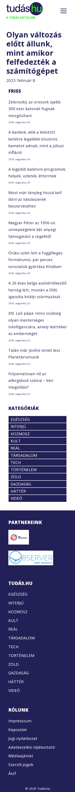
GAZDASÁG (21, 484)
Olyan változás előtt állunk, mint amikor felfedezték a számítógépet (33, 53)
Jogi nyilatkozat (22, 738)
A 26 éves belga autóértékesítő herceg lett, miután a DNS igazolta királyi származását (37, 289)
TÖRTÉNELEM (24, 469)
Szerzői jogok (20, 764)
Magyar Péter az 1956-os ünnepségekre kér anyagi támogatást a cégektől (32, 229)
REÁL (15, 448)
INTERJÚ (18, 426)
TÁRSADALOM (24, 455)
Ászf (12, 773)
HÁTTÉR (18, 491)
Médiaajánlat (20, 756)
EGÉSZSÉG (20, 419)
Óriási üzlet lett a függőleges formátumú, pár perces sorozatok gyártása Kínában (35, 259)
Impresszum (19, 721)
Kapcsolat (17, 729)
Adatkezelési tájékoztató (31, 747)
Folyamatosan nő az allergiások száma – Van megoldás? (30, 380)
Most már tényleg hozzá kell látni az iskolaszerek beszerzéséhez (34, 199)
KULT (16, 441)
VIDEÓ (16, 498)
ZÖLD (16, 476)
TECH (16, 462)
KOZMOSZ (20, 434)
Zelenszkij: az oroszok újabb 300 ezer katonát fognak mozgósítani (34, 108)
